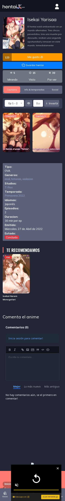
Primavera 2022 (15, 195)
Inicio (8, 484)
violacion (27, 179)
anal (7, 179)
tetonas (16, 179)
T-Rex (9, 187)
